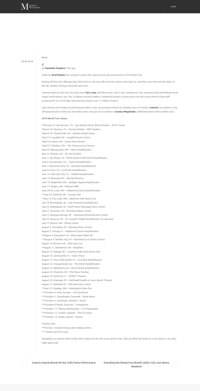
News (45, 57)
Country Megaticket (125, 111)
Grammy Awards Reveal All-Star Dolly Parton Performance (64, 362)
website (154, 107)
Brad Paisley (58, 75)
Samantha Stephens (55, 68)
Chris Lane (90, 92)
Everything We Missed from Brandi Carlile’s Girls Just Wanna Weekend (136, 364)
